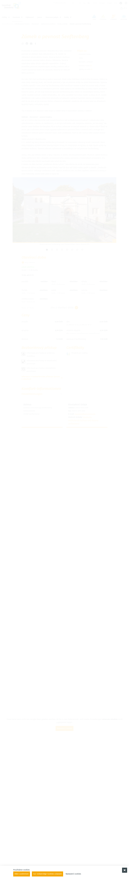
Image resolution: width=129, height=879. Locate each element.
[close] (124, 870)
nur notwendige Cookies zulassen (47, 874)
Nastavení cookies (73, 874)
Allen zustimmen (21, 874)
